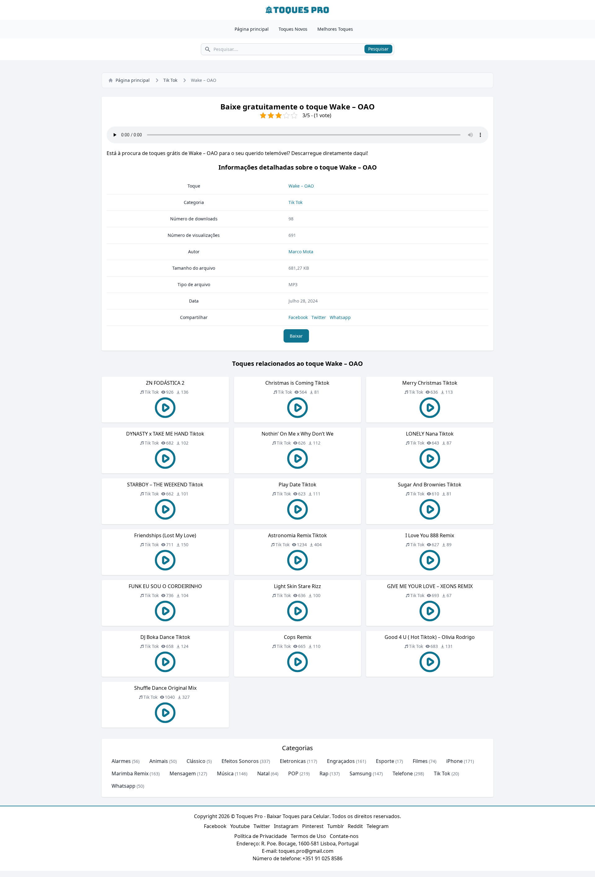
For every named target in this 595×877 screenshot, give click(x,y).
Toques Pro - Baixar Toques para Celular (282, 816)
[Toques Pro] (297, 10)
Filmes (420, 761)
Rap (324, 773)
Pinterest (313, 826)
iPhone (454, 761)
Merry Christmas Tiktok (429, 382)
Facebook (298, 317)
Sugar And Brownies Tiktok (429, 484)
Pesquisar (378, 49)
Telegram (378, 826)
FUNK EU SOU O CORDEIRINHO (165, 586)
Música (225, 773)
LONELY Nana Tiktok (430, 433)
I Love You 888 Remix (429, 535)
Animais (158, 761)
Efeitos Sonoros (240, 761)
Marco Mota (301, 252)
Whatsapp (340, 317)
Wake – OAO (301, 186)
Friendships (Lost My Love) (165, 535)
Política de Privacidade (260, 836)
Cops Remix (297, 637)
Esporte (385, 761)
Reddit (355, 826)
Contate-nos (344, 836)
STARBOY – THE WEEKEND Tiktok (165, 484)
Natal (263, 773)
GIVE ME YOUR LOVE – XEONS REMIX (430, 586)
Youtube (240, 826)
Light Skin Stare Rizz (297, 586)
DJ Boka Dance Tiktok (165, 637)
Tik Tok (170, 80)
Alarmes (121, 761)
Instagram (286, 826)
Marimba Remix (130, 773)
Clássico (196, 761)
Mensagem (183, 773)
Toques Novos (293, 29)
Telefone (403, 773)
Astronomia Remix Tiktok (297, 535)
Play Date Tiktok (297, 484)
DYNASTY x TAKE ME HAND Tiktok (165, 433)
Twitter (318, 317)
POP (293, 773)
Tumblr (335, 826)
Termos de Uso (308, 836)
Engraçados (341, 761)
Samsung (361, 773)
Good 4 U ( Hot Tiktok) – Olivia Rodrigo (430, 637)
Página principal (252, 29)
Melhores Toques (335, 29)
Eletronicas (293, 761)
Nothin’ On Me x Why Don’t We (297, 433)
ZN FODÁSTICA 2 (165, 382)
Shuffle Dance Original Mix (165, 687)
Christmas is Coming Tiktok (297, 382)
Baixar (296, 336)
